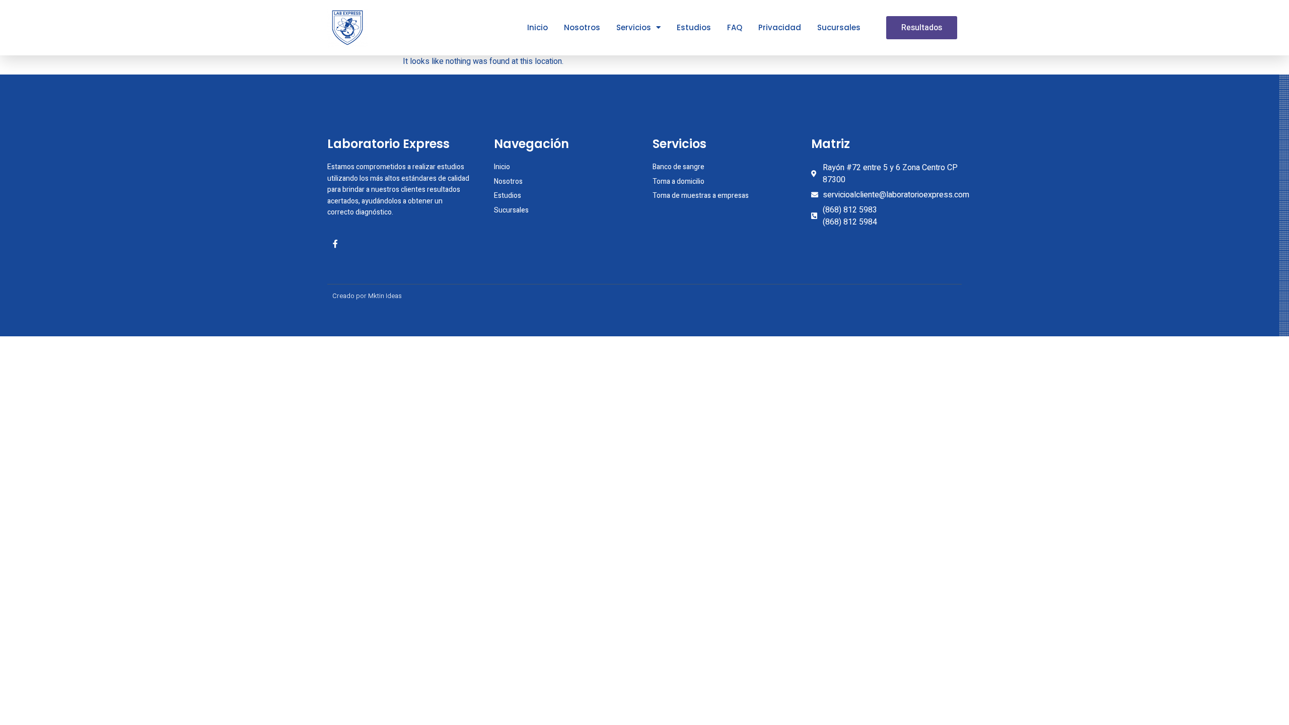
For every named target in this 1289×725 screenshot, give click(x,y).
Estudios (694, 27)
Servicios (633, 27)
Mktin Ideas (385, 296)
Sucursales (839, 27)
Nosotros (582, 27)
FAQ (734, 27)
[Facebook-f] (335, 244)
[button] (921, 27)
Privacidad (779, 27)
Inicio (537, 27)
